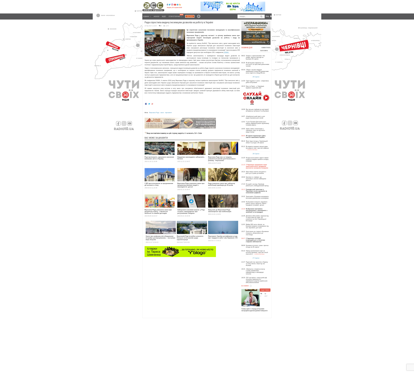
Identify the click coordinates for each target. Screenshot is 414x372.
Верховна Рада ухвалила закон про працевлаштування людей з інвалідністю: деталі (191, 185)
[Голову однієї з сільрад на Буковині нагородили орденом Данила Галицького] (250, 298)
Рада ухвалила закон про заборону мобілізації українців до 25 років (221, 184)
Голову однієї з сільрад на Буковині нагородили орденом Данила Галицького (254, 309)
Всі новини (245, 286)
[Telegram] (177, 5)
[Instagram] (172, 5)
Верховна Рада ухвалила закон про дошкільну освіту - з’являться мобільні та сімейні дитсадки (158, 211)
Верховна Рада (154, 112)
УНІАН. (226, 52)
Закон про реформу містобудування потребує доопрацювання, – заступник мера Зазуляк (160, 237)
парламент (168, 112)
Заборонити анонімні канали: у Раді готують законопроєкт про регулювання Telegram (191, 211)
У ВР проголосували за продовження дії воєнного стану (159, 184)
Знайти (261, 17)
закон (162, 112)
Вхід (267, 16)
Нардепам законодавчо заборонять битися (190, 158)
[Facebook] (167, 5)
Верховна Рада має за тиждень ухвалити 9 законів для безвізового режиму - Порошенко (222, 158)
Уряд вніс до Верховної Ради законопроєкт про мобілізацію (219, 210)
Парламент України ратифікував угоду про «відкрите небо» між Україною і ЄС (223, 237)
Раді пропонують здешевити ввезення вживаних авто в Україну (159, 158)
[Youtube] (175, 5)
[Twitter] (169, 5)
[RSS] (180, 5)
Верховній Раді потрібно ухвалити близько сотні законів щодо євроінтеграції (190, 237)
